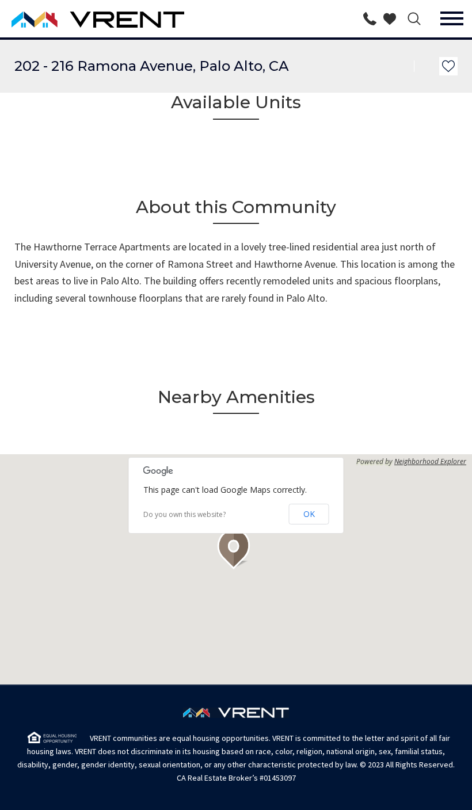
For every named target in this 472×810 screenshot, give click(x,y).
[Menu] (452, 18)
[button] (236, 549)
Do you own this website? (184, 514)
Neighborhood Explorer (430, 461)
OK (309, 513)
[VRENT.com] (65, 19)
